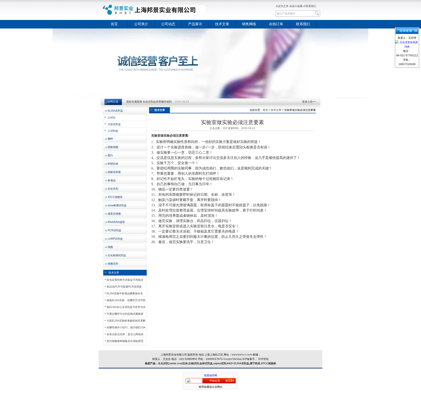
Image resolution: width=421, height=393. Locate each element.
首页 (114, 24)
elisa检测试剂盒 (117, 205)
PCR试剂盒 (114, 230)
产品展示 (195, 24)
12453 (111, 117)
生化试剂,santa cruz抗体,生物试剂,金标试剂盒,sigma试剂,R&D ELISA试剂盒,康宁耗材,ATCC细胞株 (217, 363)
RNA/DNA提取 (116, 222)
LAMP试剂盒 (115, 238)
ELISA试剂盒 (115, 110)
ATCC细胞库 (115, 197)
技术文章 (222, 24)
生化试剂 (113, 188)
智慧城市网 (210, 375)
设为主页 (283, 6)
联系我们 (311, 6)
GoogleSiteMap (232, 359)
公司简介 (141, 24)
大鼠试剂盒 (114, 124)
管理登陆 (263, 359)
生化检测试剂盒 (117, 255)
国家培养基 (114, 172)
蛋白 (110, 155)
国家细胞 (113, 147)
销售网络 (249, 24)
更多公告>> (309, 101)
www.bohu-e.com (242, 354)
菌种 (110, 138)
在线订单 (276, 24)
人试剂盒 (113, 130)
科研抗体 (113, 163)
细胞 (110, 247)
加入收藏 (297, 6)
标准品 (112, 180)
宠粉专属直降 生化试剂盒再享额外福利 (149, 101)
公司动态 (168, 24)
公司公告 (113, 101)
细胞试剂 (113, 263)
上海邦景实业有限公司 (154, 9)
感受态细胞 (114, 213)
